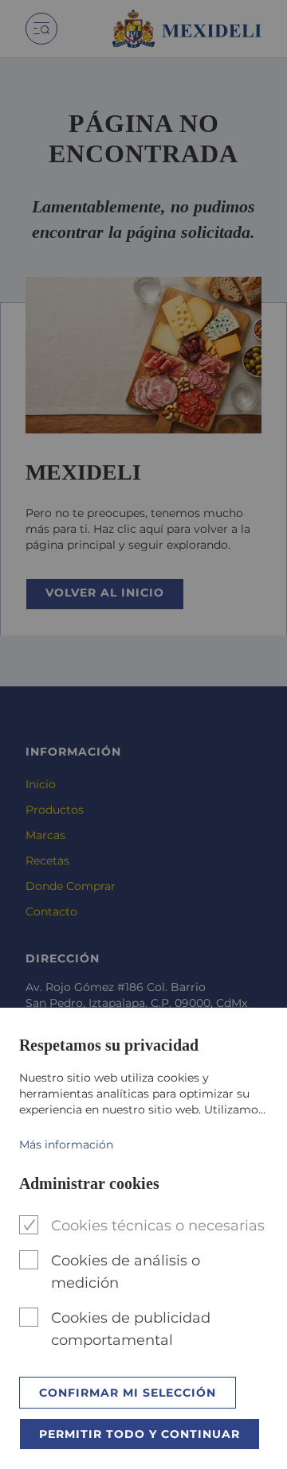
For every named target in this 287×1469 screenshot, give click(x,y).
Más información (66, 1144)
